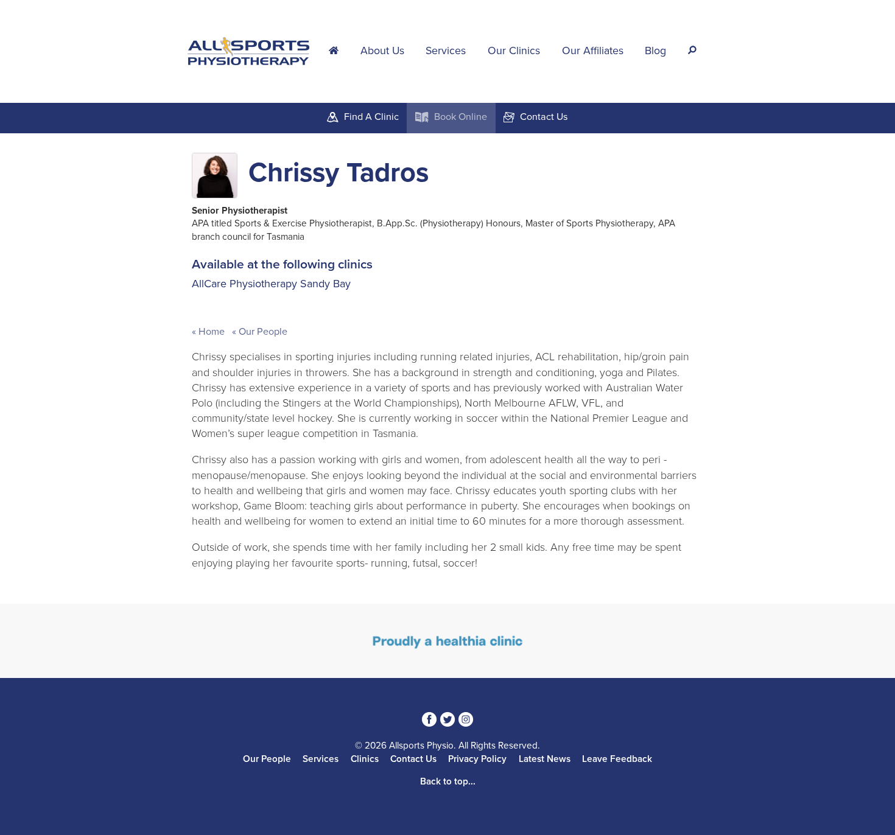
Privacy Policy (477, 758)
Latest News (544, 758)
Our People (261, 332)
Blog (655, 50)
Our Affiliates (592, 50)
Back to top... (448, 781)
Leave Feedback (617, 758)
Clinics (365, 758)
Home (211, 332)
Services (446, 50)
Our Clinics (514, 50)
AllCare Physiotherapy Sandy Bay (271, 283)
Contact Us (413, 758)
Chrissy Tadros (338, 172)
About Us (382, 50)
